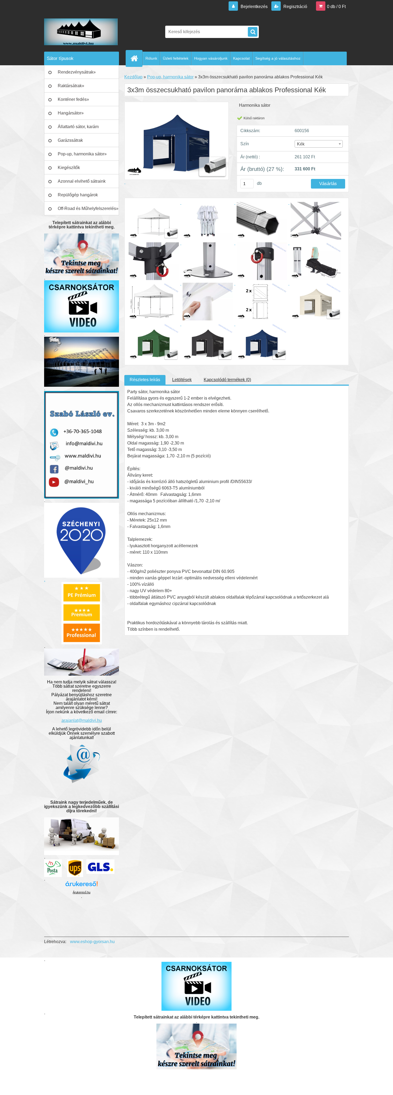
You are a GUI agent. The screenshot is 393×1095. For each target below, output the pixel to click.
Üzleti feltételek (175, 58)
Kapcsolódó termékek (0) (227, 379)
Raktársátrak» (71, 85)
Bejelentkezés (254, 6)
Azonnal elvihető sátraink (82, 181)
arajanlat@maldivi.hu (81, 720)
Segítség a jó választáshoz (277, 58)
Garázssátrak (70, 140)
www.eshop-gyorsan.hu (92, 941)
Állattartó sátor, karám (78, 126)
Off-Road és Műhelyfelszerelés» (88, 208)
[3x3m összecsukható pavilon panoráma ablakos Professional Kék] (154, 202)
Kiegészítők (69, 167)
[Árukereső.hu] (82, 885)
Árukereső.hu (81, 892)
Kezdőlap (133, 77)
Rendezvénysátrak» (77, 72)
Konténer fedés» (73, 99)
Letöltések (182, 379)
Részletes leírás (145, 379)
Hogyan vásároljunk (211, 58)
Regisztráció (294, 6)
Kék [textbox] (301, 144)
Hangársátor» (71, 113)
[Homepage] (136, 58)
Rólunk (151, 58)
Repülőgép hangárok (78, 195)
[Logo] (81, 31)
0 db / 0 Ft (336, 6)
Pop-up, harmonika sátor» (82, 154)
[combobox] (318, 144)
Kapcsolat (241, 58)
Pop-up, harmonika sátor (170, 77)
